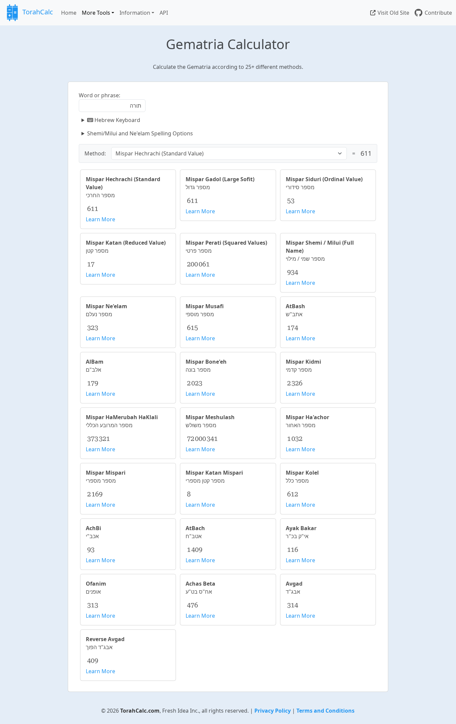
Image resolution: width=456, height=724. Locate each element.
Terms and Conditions (325, 710)
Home (68, 12)
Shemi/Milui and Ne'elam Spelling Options (140, 133)
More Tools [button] (96, 12)
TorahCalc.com (140, 710)
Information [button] (135, 12)
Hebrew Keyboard (116, 120)
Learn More (100, 219)
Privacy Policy (272, 710)
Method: (95, 153)
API (164, 12)
